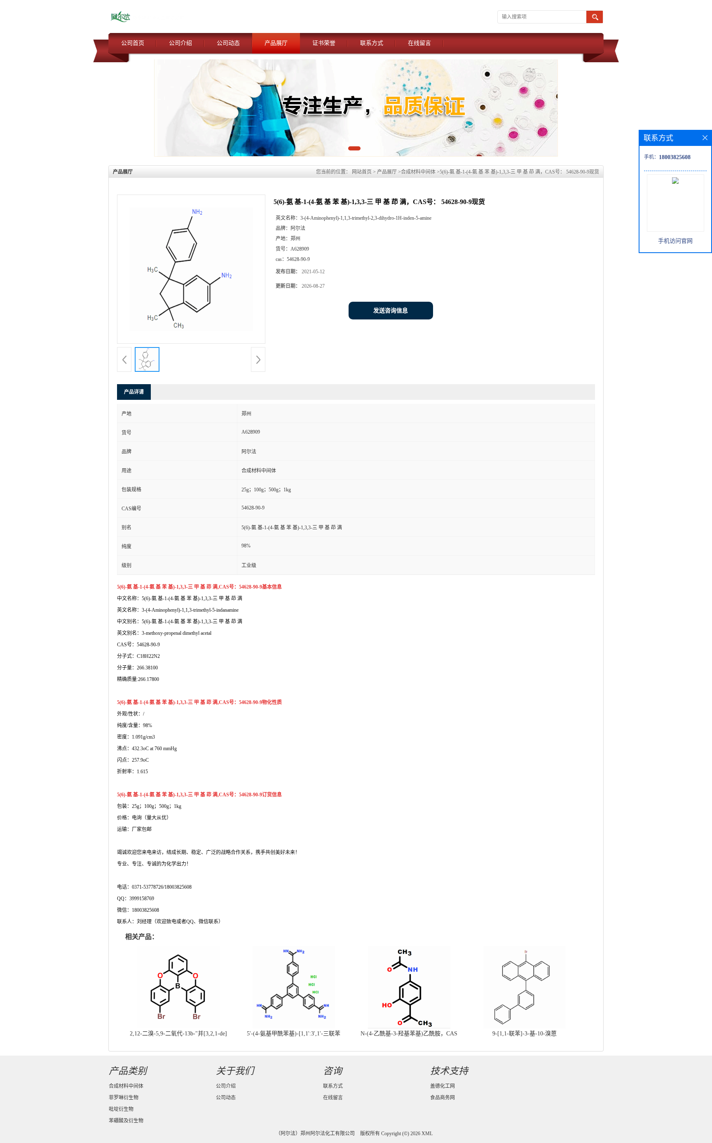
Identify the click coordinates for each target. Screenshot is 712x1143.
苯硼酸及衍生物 (126, 1121)
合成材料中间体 (418, 172)
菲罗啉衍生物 (123, 1098)
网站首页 (362, 172)
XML (427, 1133)
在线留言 (419, 43)
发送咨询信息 (390, 310)
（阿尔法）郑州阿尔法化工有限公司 (315, 1133)
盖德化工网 (442, 1086)
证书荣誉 (323, 43)
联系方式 (371, 43)
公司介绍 (180, 43)
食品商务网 (442, 1098)
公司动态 (228, 43)
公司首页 (132, 43)
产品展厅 (276, 43)
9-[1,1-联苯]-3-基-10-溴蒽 (524, 1033)
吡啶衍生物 (121, 1109)
